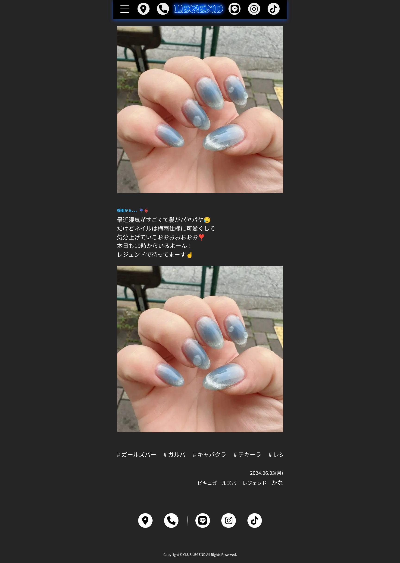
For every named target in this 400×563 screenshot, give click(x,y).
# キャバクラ (209, 454)
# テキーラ (247, 454)
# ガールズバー (136, 454)
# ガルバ (174, 454)
